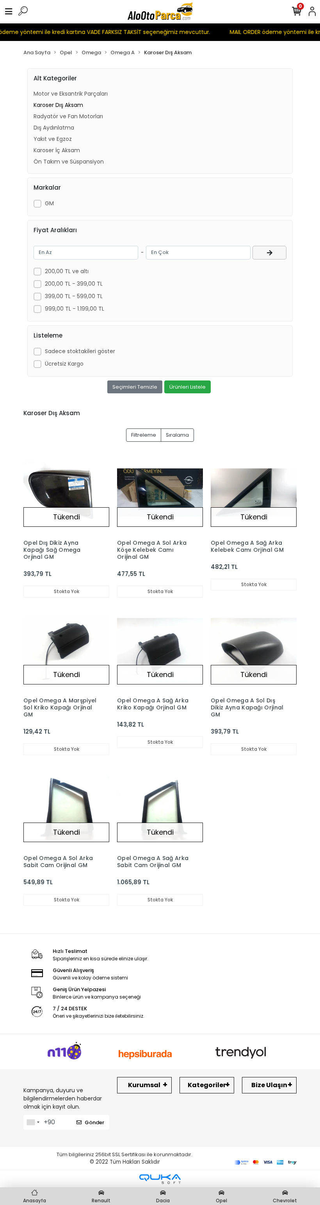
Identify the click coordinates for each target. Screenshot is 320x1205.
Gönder (94, 1122)
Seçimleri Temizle (134, 387)
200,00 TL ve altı (67, 271)
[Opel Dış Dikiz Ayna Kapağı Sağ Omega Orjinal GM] (66, 492)
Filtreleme (143, 435)
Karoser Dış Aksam (58, 105)
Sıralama (177, 435)
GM (49, 203)
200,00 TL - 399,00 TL (74, 284)
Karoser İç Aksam (57, 150)
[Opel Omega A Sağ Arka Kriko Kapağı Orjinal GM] (160, 650)
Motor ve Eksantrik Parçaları (71, 94)
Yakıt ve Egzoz (53, 139)
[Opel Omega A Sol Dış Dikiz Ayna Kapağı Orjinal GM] (254, 650)
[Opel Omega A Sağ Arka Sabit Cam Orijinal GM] (160, 808)
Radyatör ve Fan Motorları (68, 116)
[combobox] (33, 1122)
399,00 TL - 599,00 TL (74, 296)
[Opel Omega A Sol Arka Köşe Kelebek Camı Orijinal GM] (160, 492)
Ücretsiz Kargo (64, 364)
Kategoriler (207, 1085)
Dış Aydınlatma (54, 128)
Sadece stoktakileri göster (80, 351)
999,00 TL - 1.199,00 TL (74, 309)
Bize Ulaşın (269, 1085)
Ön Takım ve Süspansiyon (69, 161)
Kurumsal (144, 1085)
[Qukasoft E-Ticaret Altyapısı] (160, 1179)
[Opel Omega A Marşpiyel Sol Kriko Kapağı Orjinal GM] (66, 650)
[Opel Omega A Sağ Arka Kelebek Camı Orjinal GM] (254, 492)
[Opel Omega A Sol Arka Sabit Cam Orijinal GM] (66, 808)
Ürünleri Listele (187, 387)
